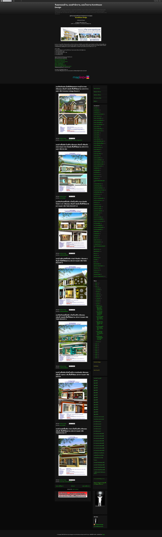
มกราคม (98, 288)
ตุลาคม (97, 303)
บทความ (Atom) (75, 489)
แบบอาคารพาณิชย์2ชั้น (98, 219)
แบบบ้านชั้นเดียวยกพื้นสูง (99, 143)
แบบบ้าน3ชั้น (96, 132)
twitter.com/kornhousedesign (60, 62)
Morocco (95, 253)
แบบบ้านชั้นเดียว (63, 198)
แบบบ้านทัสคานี (97, 149)
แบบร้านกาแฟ (96, 174)
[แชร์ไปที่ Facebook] (73, 138)
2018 (96, 350)
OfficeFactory (96, 257)
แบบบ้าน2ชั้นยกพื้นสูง (98, 128)
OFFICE (95, 255)
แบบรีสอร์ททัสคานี (97, 183)
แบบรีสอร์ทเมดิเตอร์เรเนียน (99, 190)
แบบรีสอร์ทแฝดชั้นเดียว (68, 140)
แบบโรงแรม (96, 202)
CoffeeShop (96, 235)
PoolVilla (95, 259)
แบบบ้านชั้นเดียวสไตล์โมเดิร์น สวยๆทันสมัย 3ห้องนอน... (99, 313)
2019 (96, 352)
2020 (96, 354)
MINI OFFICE (96, 249)
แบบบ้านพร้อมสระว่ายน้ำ (99, 161)
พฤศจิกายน (98, 305)
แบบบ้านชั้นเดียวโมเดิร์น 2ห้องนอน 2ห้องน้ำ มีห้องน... (99, 333)
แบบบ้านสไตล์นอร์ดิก (98, 166)
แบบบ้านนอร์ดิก (97, 151)
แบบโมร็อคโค (96, 172)
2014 (96, 343)
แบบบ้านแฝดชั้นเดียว (68, 481)
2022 (96, 357)
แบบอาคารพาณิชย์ (97, 217)
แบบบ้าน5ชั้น (96, 137)
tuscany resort (96, 270)
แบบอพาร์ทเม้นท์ (97, 212)
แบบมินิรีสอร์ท (96, 168)
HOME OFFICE (97, 239)
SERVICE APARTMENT (98, 265)
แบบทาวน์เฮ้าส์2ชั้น (97, 118)
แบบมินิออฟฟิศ (97, 170)
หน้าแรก (73, 486)
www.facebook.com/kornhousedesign (61, 61)
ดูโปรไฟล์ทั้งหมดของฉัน (98, 526)
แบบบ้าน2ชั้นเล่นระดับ (98, 130)
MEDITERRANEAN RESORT (99, 246)
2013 (96, 286)
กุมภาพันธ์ (98, 289)
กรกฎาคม (98, 298)
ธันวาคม (98, 341)
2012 (96, 284)
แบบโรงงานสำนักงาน (98, 200)
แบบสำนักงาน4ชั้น (97, 208)
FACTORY (96, 237)
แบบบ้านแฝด (62, 481)
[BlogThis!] (70, 138)
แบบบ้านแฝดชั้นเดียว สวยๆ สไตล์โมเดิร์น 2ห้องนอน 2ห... (99, 308)
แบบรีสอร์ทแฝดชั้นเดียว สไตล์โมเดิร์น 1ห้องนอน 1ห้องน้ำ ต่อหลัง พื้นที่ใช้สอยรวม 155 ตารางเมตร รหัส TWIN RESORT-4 (72, 317)
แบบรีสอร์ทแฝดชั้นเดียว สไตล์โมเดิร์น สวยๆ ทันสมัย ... (99, 328)
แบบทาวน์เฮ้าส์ (97, 116)
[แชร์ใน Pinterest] (74, 138)
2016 (96, 347)
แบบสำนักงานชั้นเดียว (98, 210)
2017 (96, 349)
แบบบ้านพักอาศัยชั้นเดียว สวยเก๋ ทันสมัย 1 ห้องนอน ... (99, 323)
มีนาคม (97, 291)
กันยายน (98, 301)
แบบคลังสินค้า (96, 110)
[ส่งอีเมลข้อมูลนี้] (69, 138)
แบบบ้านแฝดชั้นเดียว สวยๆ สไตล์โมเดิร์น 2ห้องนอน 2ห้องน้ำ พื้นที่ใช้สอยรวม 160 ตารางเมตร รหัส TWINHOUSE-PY (71, 431)
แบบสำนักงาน (96, 204)
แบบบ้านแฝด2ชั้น (97, 157)
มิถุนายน (98, 296)
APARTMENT (96, 231)
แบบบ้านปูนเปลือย (97, 153)
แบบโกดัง (96, 107)
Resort (95, 261)
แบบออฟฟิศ (96, 214)
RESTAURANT (97, 263)
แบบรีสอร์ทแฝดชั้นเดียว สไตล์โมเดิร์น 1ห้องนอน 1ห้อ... (99, 318)
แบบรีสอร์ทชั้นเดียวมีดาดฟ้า (99, 180)
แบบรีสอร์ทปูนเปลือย (98, 185)
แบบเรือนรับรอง (97, 194)
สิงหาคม (98, 300)
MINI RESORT (97, 251)
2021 (96, 356)
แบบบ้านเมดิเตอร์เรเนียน (98, 164)
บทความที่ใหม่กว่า (60, 486)
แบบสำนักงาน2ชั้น (97, 206)
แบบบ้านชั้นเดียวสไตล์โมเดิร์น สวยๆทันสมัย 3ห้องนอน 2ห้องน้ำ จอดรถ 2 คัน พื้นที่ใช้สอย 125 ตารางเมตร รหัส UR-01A (72, 374)
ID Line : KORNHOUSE (59, 63)
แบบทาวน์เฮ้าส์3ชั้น (97, 122)
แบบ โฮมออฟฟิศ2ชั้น (98, 225)
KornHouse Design (99, 524)
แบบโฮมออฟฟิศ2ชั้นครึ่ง (98, 227)
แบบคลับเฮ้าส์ (96, 112)
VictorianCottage (97, 274)
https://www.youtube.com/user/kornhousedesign (63, 66)
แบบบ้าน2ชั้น (96, 126)
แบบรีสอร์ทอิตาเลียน (98, 192)
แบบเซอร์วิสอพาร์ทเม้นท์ (98, 114)
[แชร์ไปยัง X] (72, 138)
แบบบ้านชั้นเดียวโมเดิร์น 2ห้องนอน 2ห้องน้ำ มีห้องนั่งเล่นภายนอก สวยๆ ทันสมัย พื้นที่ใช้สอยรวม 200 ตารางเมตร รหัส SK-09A (72, 147)
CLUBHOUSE (96, 233)
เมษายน (98, 293)
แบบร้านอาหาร (97, 176)
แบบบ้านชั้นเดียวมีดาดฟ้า (99, 141)
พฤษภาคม (98, 294)
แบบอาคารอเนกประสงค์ (98, 221)
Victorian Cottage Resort (77, 140)
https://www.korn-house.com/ (60, 60)
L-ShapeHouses (97, 244)
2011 (96, 283)
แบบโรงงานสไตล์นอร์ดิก (98, 198)
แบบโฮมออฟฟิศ (97, 223)
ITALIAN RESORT (97, 242)
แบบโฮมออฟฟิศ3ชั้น (98, 229)
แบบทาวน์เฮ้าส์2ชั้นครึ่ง (98, 120)
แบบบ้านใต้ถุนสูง (97, 145)
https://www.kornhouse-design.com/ (61, 59)
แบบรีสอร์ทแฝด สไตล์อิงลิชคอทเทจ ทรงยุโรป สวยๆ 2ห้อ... (99, 338)
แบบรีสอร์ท (62, 140)
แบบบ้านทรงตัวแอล (97, 147)
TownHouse (96, 267)
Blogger (103, 534)
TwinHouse (96, 272)
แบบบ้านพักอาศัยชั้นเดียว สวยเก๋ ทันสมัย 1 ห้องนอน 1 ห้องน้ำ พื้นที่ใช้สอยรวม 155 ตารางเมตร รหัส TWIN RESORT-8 (72, 260)
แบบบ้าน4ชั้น (96, 134)
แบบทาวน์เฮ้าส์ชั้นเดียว (98, 124)
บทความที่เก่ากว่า (86, 486)
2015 (96, 345)
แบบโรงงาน (96, 196)
